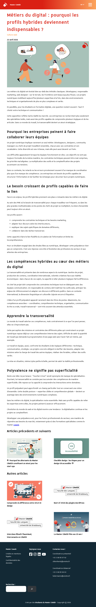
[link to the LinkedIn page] (39, 554)
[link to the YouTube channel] (44, 554)
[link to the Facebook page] (30, 554)
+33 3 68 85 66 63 (59, 572)
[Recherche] (31, 589)
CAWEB (16, 425)
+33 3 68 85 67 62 (59, 557)
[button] (90, 5)
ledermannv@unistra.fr (61, 576)
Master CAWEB (15, 5)
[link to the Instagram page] (35, 554)
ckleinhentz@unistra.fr (61, 561)
